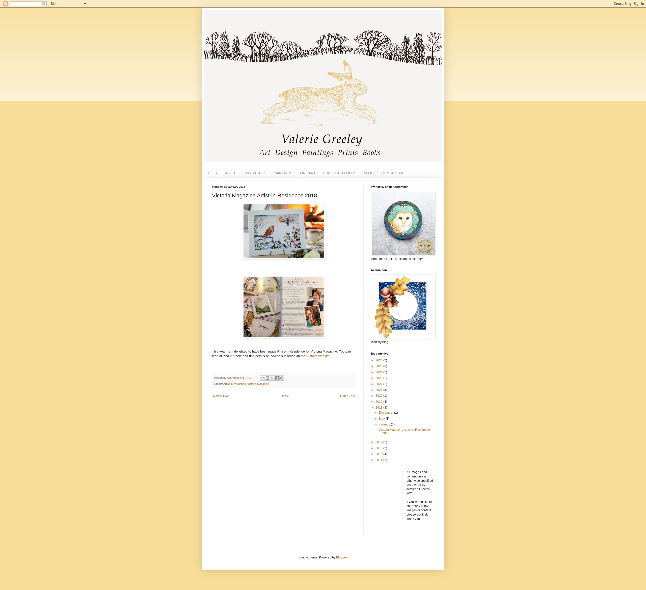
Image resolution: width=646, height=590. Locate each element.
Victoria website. (318, 356)
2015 (379, 454)
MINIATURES (255, 173)
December (386, 412)
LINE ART (308, 173)
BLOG (369, 173)
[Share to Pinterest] (281, 378)
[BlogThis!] (267, 378)
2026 (379, 360)
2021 (379, 390)
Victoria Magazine (258, 383)
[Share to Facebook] (277, 378)
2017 (379, 442)
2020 (379, 395)
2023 (379, 378)
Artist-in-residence (234, 383)
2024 (379, 372)
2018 (379, 407)
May (382, 418)
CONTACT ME (393, 173)
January (385, 424)
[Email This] (262, 378)
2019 (379, 402)
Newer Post (221, 396)
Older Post (347, 396)
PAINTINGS (283, 173)
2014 (379, 460)
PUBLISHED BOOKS (339, 173)
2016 (379, 448)
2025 (379, 366)
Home (213, 173)
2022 (379, 384)
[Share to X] (272, 378)
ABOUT (231, 173)
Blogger (341, 557)
